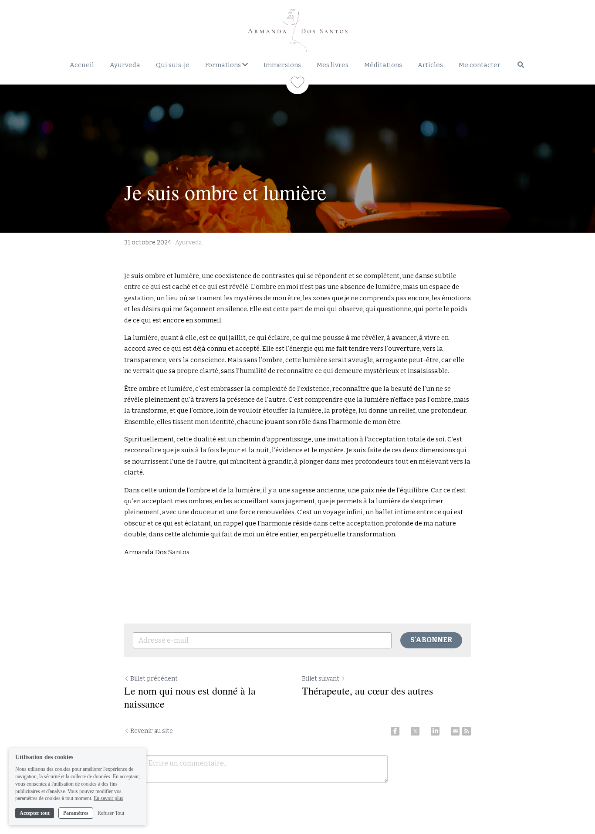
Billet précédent (154, 678)
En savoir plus (108, 798)
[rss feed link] (466, 731)
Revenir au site (151, 731)
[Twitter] (415, 731)
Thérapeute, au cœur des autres (367, 690)
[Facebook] (395, 731)
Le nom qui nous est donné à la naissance (190, 697)
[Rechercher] (520, 64)
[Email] (455, 731)
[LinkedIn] (435, 731)
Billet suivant (320, 678)
